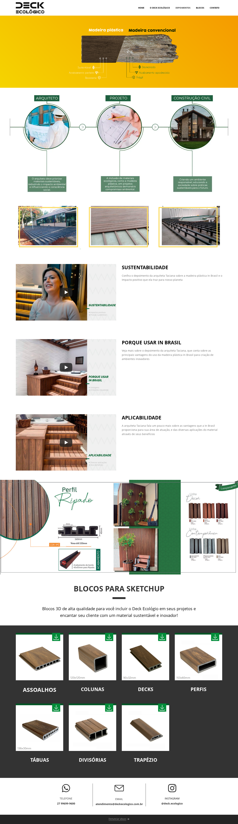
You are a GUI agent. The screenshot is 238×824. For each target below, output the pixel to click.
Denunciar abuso (117, 818)
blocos (200, 7)
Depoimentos (183, 7)
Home (141, 7)
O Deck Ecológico (160, 7)
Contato (214, 7)
